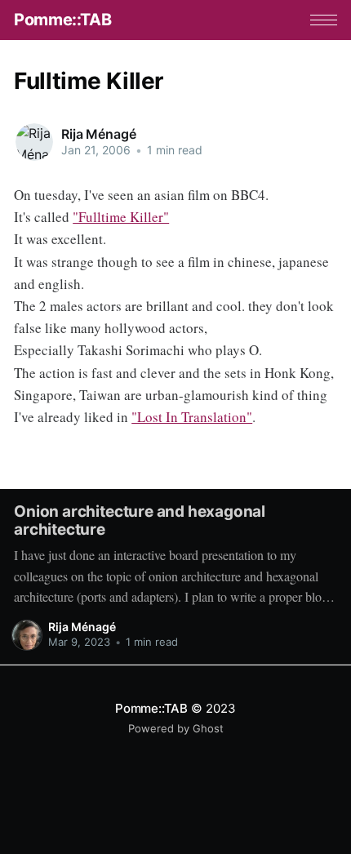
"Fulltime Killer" (121, 216)
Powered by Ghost (176, 728)
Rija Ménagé (98, 134)
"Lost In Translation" (191, 416)
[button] (323, 20)
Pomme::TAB (62, 19)
